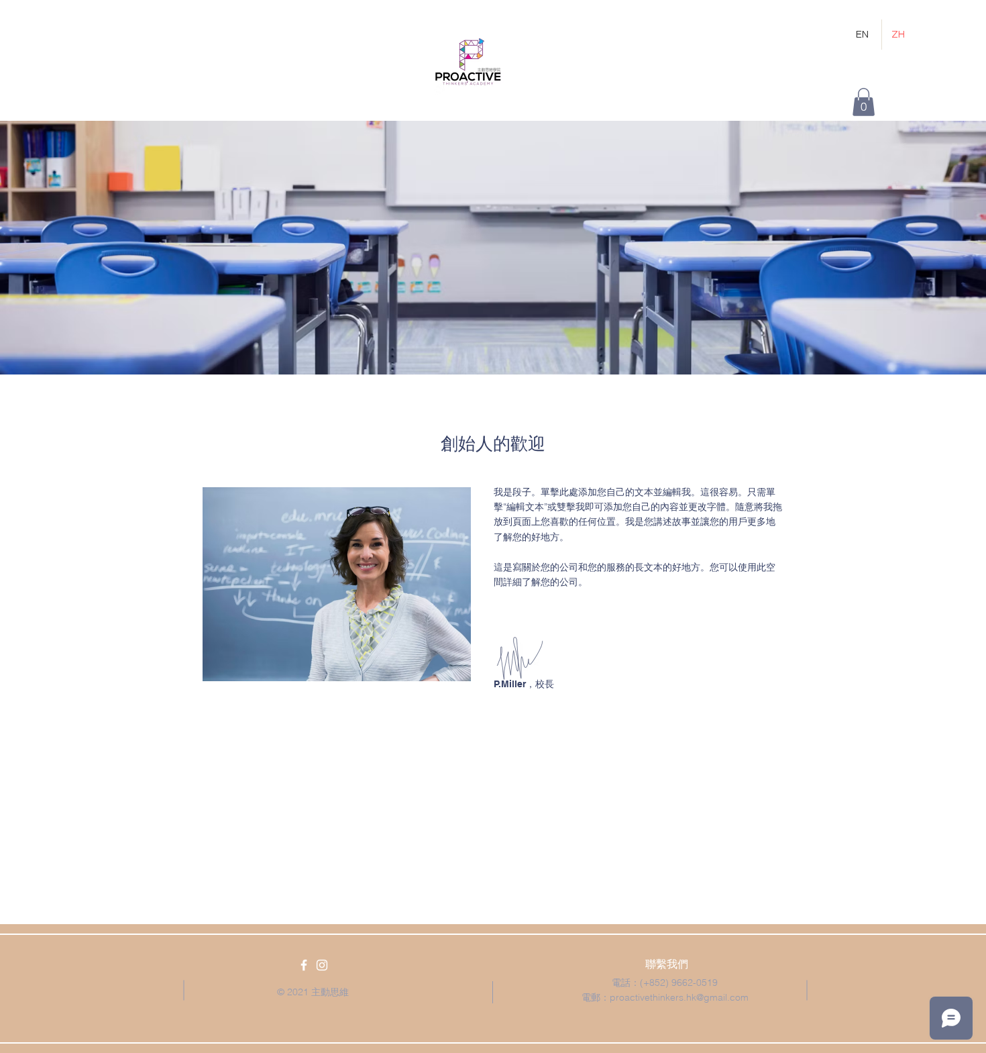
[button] (863, 102)
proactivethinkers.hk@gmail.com (679, 997)
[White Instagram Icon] (322, 965)
